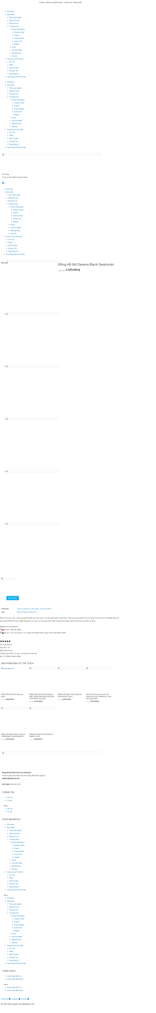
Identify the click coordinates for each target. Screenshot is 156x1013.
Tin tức (9, 800)
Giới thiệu (10, 11)
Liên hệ (9, 797)
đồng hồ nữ (33, 612)
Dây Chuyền (13, 68)
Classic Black (19, 38)
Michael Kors (16, 53)
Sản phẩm (35, 609)
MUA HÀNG (12, 598)
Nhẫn (11, 65)
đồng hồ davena (22, 612)
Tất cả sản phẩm (15, 17)
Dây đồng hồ (14, 74)
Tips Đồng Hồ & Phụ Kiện (16, 77)
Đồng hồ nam (14, 20)
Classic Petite (19, 32)
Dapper (17, 44)
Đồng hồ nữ (13, 23)
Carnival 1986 (17, 50)
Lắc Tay (12, 62)
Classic (17, 35)
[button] (60, 805)
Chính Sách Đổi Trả (14, 976)
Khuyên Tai (13, 71)
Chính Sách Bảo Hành (15, 979)
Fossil (14, 47)
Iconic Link (18, 41)
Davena (14, 56)
